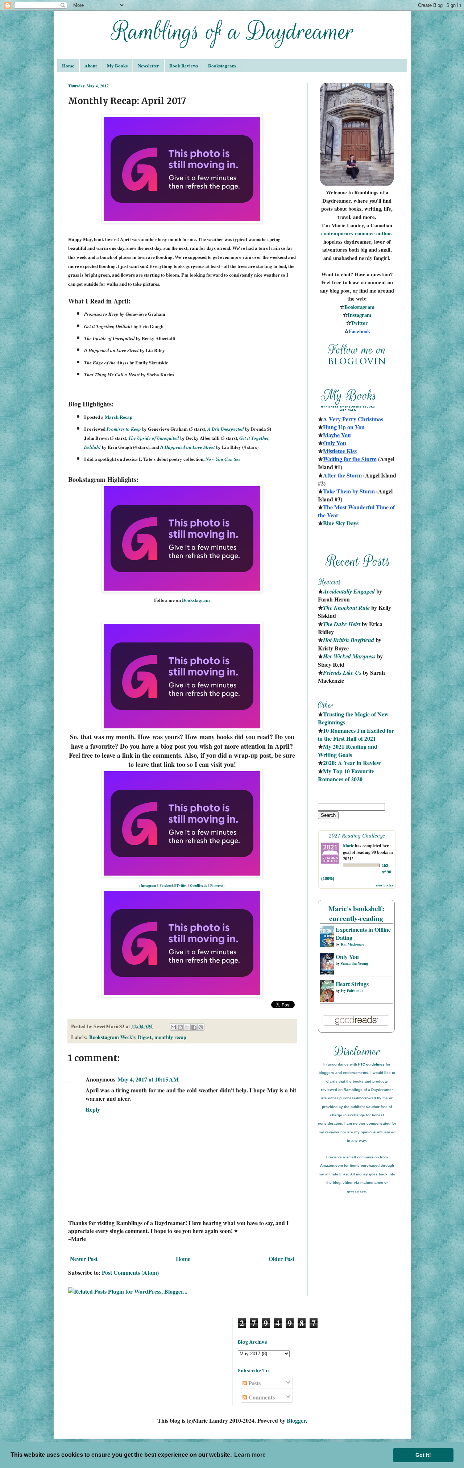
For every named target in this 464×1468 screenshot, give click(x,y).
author (383, 233)
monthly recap (170, 1037)
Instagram (148, 885)
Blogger (296, 1420)
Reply (93, 1109)
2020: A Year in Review (352, 762)
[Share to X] (187, 1027)
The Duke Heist (341, 624)
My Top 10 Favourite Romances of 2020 (346, 775)
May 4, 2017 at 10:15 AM (148, 1079)
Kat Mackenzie (352, 944)
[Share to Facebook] (194, 1027)
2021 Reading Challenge (357, 835)
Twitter (182, 885)
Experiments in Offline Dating (363, 933)
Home (68, 65)
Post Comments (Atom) (130, 1272)
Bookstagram (222, 65)
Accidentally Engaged (349, 591)
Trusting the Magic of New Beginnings (354, 718)
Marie (348, 846)
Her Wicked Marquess (349, 656)
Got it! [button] (423, 1455)
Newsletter (148, 65)
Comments (261, 1397)
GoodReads (198, 885)
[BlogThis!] (180, 1027)
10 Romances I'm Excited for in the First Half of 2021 (356, 734)
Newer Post (84, 1258)
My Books (117, 65)
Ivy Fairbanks (352, 990)
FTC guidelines (371, 1064)
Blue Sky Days (341, 523)
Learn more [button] (250, 1455)
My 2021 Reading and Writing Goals (348, 750)
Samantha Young (354, 963)
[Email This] (173, 1027)
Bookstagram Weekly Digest (120, 1037)
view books (384, 885)
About (90, 65)
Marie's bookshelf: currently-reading (356, 913)
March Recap (118, 416)
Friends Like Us (342, 673)
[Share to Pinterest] (200, 1027)
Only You (347, 956)
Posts (254, 1383)
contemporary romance (348, 233)
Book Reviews (183, 65)
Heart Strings (352, 984)
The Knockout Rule (346, 608)
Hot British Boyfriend (348, 640)
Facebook (167, 885)
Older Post (281, 1258)
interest (217, 885)
